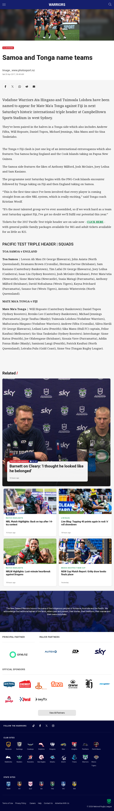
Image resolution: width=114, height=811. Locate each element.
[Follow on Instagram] (53, 725)
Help (40, 803)
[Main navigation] (4, 4)
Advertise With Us (62, 803)
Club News (8, 48)
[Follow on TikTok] (33, 725)
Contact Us (48, 803)
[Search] (110, 4)
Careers (33, 803)
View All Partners (57, 712)
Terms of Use (7, 803)
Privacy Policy (20, 803)
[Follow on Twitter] (46, 725)
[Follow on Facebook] (40, 725)
